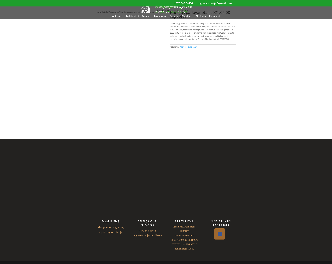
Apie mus (117, 16)
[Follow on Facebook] (220, 234)
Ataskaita (201, 16)
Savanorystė (160, 16)
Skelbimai (131, 16)
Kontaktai (214, 16)
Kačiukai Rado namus (189, 47)
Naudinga (187, 16)
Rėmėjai (174, 16)
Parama (146, 16)
